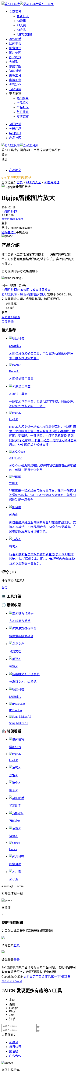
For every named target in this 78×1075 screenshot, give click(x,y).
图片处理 (15, 52)
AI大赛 (21, 25)
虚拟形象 (15, 80)
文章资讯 (15, 11)
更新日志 (23, 16)
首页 (20, 182)
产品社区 (23, 107)
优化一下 (54, 976)
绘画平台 (15, 43)
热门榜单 (23, 98)
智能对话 (15, 71)
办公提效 (15, 57)
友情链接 (23, 116)
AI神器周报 (24, 34)
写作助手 (15, 39)
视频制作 (15, 84)
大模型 (13, 61)
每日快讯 (23, 112)
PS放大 (21, 289)
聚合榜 (13, 1051)
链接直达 (9, 232)
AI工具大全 (33, 182)
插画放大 (44, 289)
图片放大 (32, 289)
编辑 (19, 923)
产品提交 (23, 102)
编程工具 (15, 75)
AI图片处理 (51, 182)
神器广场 (15, 128)
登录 (5, 588)
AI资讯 (21, 20)
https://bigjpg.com (12, 218)
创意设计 (15, 48)
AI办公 (13, 1042)
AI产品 (21, 30)
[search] (38, 1027)
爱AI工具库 (9, 294)
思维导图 (15, 66)
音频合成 (15, 89)
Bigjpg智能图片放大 (33, 294)
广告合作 (42, 976)
